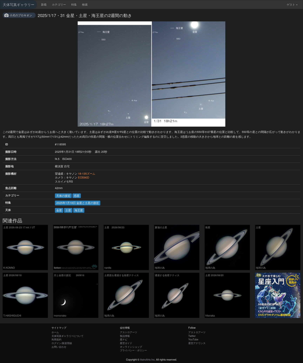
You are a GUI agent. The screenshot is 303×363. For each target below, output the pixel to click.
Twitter (192, 336)
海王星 (79, 210)
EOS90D (83, 177)
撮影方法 (10, 159)
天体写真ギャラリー (18, 4)
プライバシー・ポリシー (133, 350)
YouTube (193, 339)
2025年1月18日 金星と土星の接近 (77, 203)
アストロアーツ (128, 332)
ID (6, 144)
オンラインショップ (131, 346)
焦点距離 (10, 188)
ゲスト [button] (291, 4)
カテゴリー (59, 4)
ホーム (55, 332)
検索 (85, 4)
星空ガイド (126, 343)
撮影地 (9, 166)
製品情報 (125, 336)
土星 (68, 210)
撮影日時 (10, 152)
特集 (74, 4)
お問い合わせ (59, 346)
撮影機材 (10, 174)
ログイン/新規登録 (62, 343)
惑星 (76, 196)
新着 (44, 4)
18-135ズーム (86, 174)
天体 (8, 210)
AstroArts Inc (147, 359)
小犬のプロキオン (21, 15)
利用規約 (56, 339)
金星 (59, 210)
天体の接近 (63, 196)
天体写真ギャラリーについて (67, 336)
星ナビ (123, 339)
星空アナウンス (197, 343)
